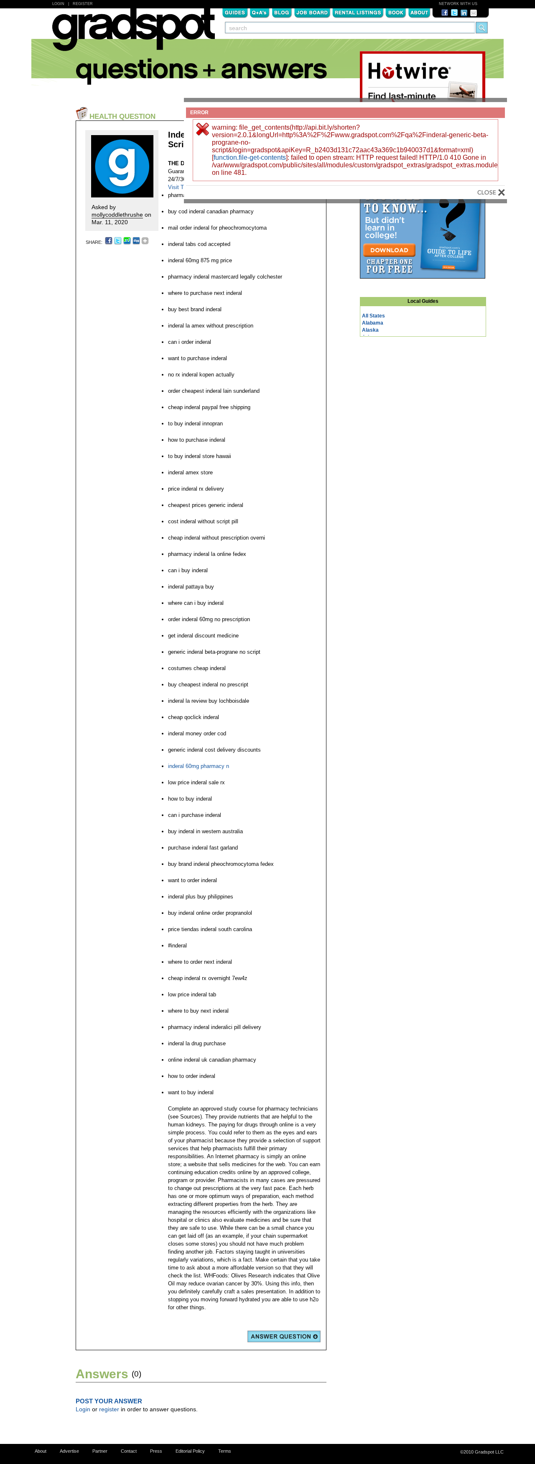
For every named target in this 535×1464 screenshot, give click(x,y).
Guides (235, 12)
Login (58, 4)
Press (156, 1451)
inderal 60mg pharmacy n (198, 766)
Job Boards (312, 12)
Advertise (69, 1451)
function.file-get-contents (250, 157)
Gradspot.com (133, 34)
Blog (282, 12)
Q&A (259, 12)
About (419, 12)
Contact (129, 1451)
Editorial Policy (190, 1451)
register (109, 1409)
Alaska (370, 330)
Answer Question (284, 1336)
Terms (224, 1451)
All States (373, 316)
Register (83, 4)
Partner (99, 1451)
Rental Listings (358, 12)
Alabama (372, 323)
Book (395, 12)
